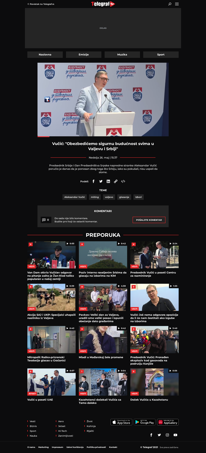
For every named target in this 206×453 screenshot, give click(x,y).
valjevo (109, 197)
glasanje (124, 197)
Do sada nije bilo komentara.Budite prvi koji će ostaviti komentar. (76, 220)
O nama (31, 447)
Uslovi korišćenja (75, 447)
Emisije (84, 54)
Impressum (57, 447)
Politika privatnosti (96, 447)
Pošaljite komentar (149, 220)
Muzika (122, 54)
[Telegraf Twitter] (159, 435)
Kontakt (113, 447)
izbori (138, 197)
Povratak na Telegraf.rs (42, 4)
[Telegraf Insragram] (167, 435)
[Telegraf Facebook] (151, 435)
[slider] (103, 136)
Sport (160, 54)
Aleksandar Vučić (74, 197)
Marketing (43, 447)
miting (95, 197)
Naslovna (45, 54)
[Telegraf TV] (175, 435)
